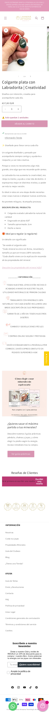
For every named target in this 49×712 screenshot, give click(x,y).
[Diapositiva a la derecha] (30, 76)
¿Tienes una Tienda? (14, 563)
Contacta (9, 593)
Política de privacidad (14, 605)
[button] (5, 18)
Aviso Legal (10, 612)
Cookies (8, 630)
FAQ (7, 599)
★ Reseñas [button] (46, 358)
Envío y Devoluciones (14, 587)
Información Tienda (13, 137)
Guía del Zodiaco (12, 551)
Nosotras (9, 532)
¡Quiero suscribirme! (29, 664)
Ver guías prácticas (21, 454)
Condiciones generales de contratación (22, 618)
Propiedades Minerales (15, 545)
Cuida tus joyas (12, 538)
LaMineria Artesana (19, 709)
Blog (7, 557)
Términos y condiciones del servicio (20, 624)
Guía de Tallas (11, 581)
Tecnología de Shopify (34, 709)
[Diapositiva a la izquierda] (19, 76)
